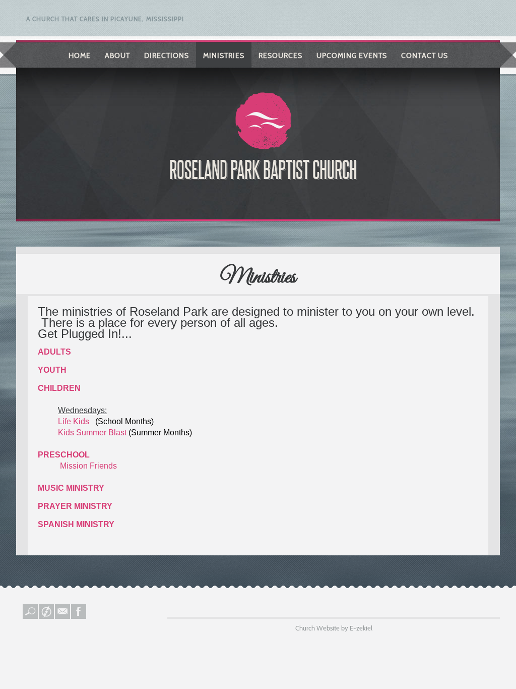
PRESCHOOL (64, 454)
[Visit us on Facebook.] (79, 616)
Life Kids (74, 421)
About (117, 55)
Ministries (223, 55)
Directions (166, 55)
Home (80, 55)
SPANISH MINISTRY (76, 524)
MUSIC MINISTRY (71, 488)
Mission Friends (88, 466)
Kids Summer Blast (92, 432)
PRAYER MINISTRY (75, 506)
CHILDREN (59, 388)
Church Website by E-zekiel (333, 628)
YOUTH (52, 370)
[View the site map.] (47, 616)
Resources (280, 55)
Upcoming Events (351, 55)
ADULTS (54, 352)
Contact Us (424, 55)
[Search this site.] (31, 616)
